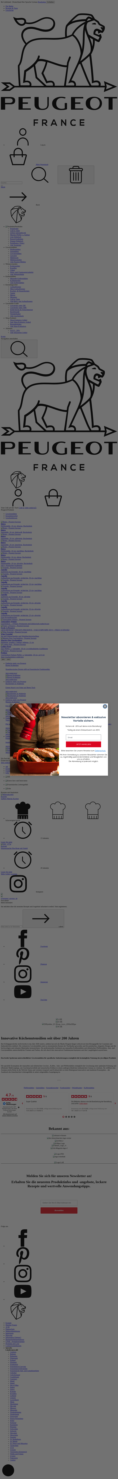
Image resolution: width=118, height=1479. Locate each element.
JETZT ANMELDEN (83, 744)
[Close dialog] (105, 706)
